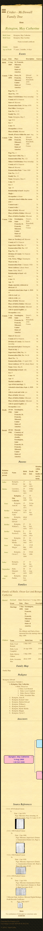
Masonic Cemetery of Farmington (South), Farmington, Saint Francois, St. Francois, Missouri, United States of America (19, 443)
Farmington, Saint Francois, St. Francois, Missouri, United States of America (19, 227)
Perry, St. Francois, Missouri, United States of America (18, 81)
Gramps (12, 921)
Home (21, 22)
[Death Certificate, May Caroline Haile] (20, 907)
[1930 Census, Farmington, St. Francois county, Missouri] (21, 895)
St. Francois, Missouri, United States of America (19, 67)
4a (37, 315)
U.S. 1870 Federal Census (15, 809)
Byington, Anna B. (16, 504)
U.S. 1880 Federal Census (16, 831)
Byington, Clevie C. (16, 553)
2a (37, 137)
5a (37, 409)
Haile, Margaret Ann (15, 571)
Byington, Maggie (16, 546)
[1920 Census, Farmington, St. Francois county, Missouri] (21, 873)
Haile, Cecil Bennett (14, 645)
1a (37, 75)
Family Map (7, 670)
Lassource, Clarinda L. (16, 490)
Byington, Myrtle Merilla (16, 540)
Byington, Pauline (16, 577)
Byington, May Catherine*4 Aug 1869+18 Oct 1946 (19, 759)
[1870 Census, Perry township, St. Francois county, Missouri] (19, 828)
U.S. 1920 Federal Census (16, 855)
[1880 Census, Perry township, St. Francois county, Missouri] (20, 852)
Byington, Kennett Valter (16, 512)
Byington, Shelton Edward (16, 519)
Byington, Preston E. (16, 532)
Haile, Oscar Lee (24, 600)
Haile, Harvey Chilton (14, 655)
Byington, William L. (16, 525)
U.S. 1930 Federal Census (16, 876)
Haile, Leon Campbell (14, 650)
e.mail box (21, 915)
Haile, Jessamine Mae (27, 695)
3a (37, 219)
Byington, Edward (15, 483)
